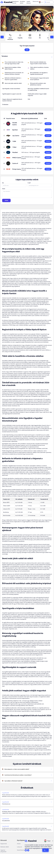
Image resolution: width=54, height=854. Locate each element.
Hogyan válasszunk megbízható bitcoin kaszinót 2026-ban (12, 100)
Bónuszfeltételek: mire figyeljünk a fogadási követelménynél (39, 73)
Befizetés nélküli (5, 846)
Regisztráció (4, 843)
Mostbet (15, 152)
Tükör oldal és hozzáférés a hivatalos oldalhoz (39, 68)
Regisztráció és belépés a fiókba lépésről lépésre (13, 68)
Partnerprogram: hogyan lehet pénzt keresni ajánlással (39, 78)
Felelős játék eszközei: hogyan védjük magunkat (37, 94)
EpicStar (15, 130)
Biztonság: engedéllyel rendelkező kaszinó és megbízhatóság (38, 89)
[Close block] (51, 57)
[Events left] (2, 37)
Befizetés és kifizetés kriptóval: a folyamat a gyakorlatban (13, 78)
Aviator (19, 843)
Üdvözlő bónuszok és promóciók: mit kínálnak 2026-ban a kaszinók (14, 73)
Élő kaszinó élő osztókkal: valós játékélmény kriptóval (38, 84)
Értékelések (5, 104)
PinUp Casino (16, 169)
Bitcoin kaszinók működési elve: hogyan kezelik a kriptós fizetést (38, 62)
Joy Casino (15, 135)
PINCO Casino (16, 157)
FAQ (29, 99)
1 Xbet (14, 147)
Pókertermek (36, 1)
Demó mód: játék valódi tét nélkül (13, 83)
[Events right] (51, 37)
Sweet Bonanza (21, 850)
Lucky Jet (19, 846)
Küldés (6, 200)
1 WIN (14, 141)
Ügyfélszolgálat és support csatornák (11, 94)
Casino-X (15, 163)
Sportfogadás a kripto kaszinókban (11, 88)
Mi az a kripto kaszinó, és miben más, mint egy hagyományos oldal (14, 62)
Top (44, 850)
